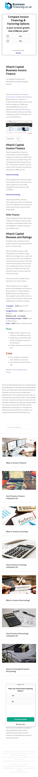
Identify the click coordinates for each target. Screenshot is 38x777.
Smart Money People (13, 318)
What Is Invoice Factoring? (17, 531)
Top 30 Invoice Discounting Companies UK (17, 634)
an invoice (14, 159)
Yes (20, 36)
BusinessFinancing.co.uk (19, 6)
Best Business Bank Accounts (13, 751)
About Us (11, 757)
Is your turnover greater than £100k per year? (18, 29)
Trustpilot (9, 306)
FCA (13, 395)
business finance (25, 109)
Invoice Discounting (13, 194)
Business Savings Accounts (24, 753)
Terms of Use (19, 759)
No (20, 41)
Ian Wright (17, 81)
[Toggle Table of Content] (17, 138)
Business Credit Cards (19, 755)
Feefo (8, 323)
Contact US (19, 757)
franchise (22, 97)
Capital (13, 94)
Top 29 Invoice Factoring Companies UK (16, 566)
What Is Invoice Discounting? (18, 600)
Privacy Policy (29, 757)
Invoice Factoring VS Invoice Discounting (17, 670)
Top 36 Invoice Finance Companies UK (15, 497)
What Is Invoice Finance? (16, 462)
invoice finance (11, 97)
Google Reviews (12, 311)
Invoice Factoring (12, 174)
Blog (5, 757)
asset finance (24, 94)
